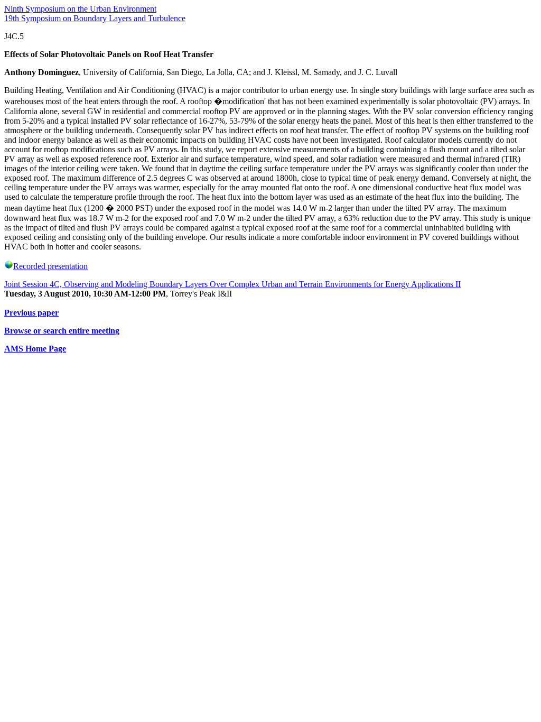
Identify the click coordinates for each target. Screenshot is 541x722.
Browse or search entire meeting (61, 330)
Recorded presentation (50, 266)
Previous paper (31, 312)
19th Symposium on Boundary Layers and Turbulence (94, 18)
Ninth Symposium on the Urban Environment (80, 8)
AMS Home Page (35, 348)
